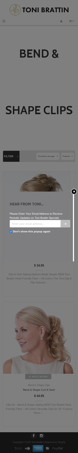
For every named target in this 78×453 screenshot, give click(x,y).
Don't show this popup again (31, 231)
